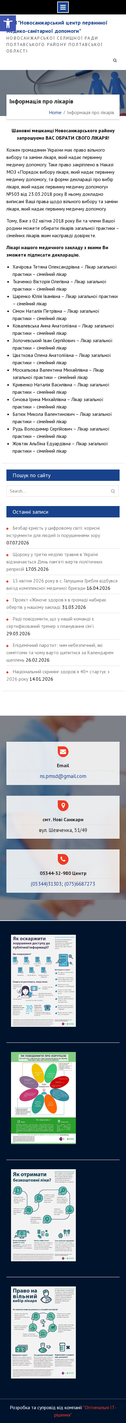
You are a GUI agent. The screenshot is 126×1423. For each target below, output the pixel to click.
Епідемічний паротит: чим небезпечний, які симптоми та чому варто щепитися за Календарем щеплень (59, 652)
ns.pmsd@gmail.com (63, 776)
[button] (8, 23)
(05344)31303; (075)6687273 (63, 883)
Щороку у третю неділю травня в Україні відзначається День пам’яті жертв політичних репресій (54, 561)
